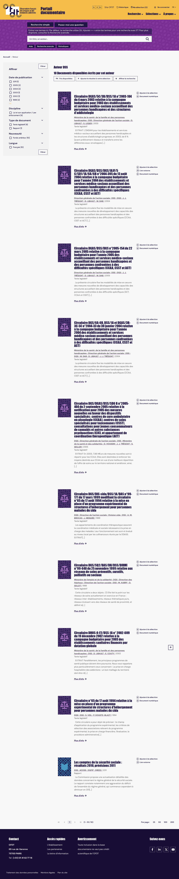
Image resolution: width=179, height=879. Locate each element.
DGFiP (91, 770)
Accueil (6, 57)
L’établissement (54, 844)
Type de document (20, 120)
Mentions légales (48, 872)
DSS (90, 120)
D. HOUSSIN (109, 444)
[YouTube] (173, 849)
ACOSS (83, 770)
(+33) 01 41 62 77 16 (22, 857)
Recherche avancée (45, 46)
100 (165, 822)
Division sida (114, 515)
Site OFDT (109, 7)
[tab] (40, 24)
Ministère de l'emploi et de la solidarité (93, 579)
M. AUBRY (123, 582)
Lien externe (145, 170)
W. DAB (99, 201)
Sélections (152, 14)
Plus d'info (79, 149)
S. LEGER (87, 123)
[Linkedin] (159, 849)
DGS (119, 198)
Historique (123, 7)
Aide (31, 46)
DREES (98, 770)
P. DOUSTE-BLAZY (102, 715)
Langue (13, 143)
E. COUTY (109, 653)
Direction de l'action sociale (93, 515)
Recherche (134, 14)
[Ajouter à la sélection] (137, 93)
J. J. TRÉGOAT (106, 356)
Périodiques (63, 46)
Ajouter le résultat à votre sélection (95, 78)
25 (154, 822)
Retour (15, 57)
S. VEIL (88, 715)
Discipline (14, 108)
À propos (168, 14)
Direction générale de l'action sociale (111, 120)
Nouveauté (15, 133)
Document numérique (149, 96)
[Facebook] (152, 849)
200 (172, 822)
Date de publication (20, 77)
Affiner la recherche (127, 78)
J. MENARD (89, 518)
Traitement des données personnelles (22, 872)
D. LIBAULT (90, 201)
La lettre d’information (57, 853)
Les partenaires (54, 849)
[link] (58, 822)
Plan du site (62, 872)
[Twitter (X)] (166, 849)
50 (159, 822)
